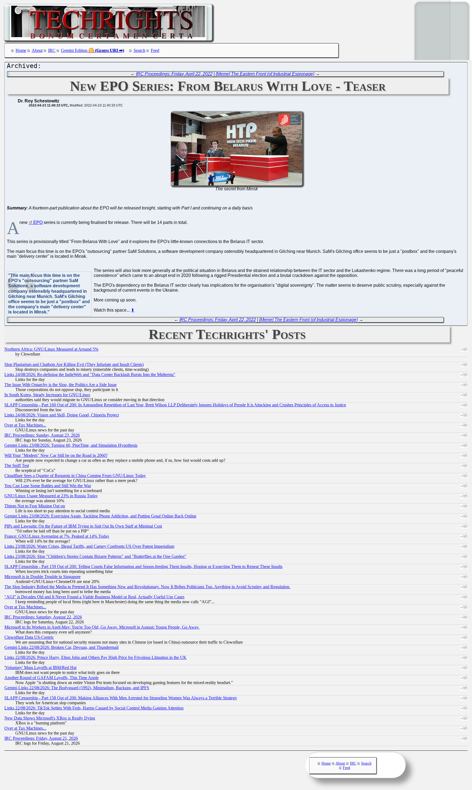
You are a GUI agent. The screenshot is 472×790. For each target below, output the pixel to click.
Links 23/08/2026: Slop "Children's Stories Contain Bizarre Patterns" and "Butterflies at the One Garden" (95, 556)
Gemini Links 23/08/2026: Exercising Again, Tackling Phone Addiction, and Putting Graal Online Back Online (100, 516)
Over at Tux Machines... (25, 425)
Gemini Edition (74, 50)
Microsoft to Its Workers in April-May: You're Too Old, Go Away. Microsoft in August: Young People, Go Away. (101, 627)
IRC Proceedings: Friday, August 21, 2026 (41, 738)
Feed (155, 50)
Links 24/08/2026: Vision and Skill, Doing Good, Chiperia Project (61, 415)
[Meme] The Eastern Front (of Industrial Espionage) (265, 74)
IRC (51, 50)
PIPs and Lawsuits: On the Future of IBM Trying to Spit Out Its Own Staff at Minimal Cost (83, 526)
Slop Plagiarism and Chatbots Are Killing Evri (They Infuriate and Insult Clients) (74, 364)
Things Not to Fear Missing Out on (34, 506)
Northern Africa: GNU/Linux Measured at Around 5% (51, 349)
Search (139, 50)
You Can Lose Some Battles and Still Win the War (47, 485)
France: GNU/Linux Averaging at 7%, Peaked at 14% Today (56, 536)
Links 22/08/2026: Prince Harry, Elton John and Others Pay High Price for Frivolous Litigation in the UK (95, 657)
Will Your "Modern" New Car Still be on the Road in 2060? (56, 455)
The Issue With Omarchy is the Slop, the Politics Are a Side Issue (60, 384)
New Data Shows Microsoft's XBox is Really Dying (49, 718)
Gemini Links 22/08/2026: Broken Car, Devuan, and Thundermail (61, 647)
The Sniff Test (16, 465)
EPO (38, 222)
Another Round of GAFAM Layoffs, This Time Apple (51, 677)
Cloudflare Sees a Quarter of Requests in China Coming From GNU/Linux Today (75, 475)
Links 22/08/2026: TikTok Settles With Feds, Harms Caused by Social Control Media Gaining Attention (94, 708)
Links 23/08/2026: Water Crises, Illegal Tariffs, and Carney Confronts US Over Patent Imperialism (89, 546)
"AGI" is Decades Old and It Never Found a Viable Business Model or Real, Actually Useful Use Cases (94, 596)
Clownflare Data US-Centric (29, 637)
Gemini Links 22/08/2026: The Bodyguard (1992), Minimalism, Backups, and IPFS (76, 687)
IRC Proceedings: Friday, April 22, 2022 (174, 74)
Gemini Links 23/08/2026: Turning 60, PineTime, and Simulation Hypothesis (70, 445)
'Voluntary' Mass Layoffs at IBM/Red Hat (40, 667)
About (37, 50)
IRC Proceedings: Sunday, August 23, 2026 (42, 435)
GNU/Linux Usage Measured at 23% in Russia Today (51, 495)
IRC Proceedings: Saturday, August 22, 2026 (43, 617)
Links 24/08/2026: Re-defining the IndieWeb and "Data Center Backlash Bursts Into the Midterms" (89, 374)
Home (21, 50)
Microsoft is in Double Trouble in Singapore (42, 576)
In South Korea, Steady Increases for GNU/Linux (47, 394)
